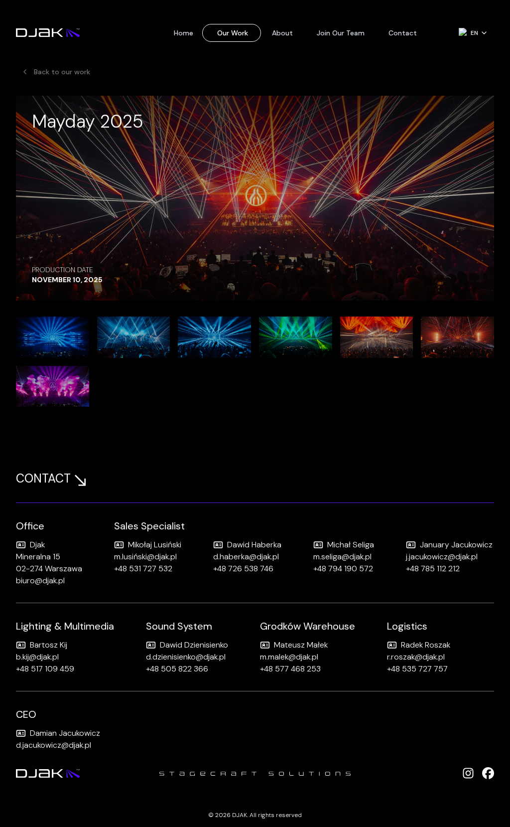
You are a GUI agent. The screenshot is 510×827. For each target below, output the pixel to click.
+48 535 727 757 (417, 668)
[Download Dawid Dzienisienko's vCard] (151, 645)
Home (183, 32)
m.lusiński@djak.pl (145, 556)
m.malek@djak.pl (289, 657)
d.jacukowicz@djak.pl (53, 745)
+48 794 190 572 (343, 568)
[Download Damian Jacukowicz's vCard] (21, 733)
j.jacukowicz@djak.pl (442, 556)
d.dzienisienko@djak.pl (186, 657)
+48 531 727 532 (143, 568)
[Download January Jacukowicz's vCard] (411, 545)
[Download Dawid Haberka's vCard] (218, 545)
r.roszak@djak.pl (416, 657)
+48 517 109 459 (45, 668)
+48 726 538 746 (243, 568)
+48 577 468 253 (290, 668)
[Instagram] (468, 773)
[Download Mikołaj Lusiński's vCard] (119, 545)
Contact (402, 32)
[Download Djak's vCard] (21, 545)
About (282, 32)
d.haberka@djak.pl (246, 556)
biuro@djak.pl (40, 580)
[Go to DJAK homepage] (48, 32)
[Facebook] (488, 773)
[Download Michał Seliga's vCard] (318, 545)
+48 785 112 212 (433, 568)
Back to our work (62, 71)
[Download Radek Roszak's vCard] (392, 645)
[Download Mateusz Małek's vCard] (265, 645)
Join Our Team (341, 32)
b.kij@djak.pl (37, 657)
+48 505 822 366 (177, 668)
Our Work (232, 32)
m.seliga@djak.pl (342, 556)
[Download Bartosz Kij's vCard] (21, 645)
